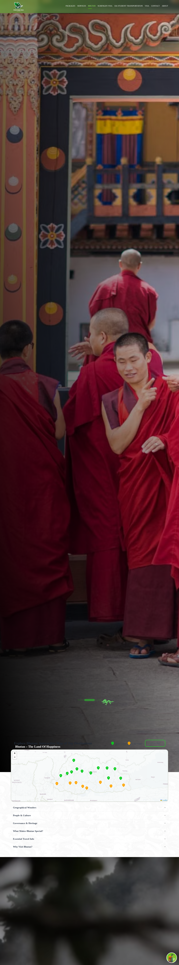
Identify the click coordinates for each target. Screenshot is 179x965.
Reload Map (155, 743)
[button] (70, 783)
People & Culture (22, 815)
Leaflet (164, 800)
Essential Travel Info (23, 839)
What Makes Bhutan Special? (28, 831)
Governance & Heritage (25, 823)
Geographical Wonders (24, 807)
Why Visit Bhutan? (22, 846)
